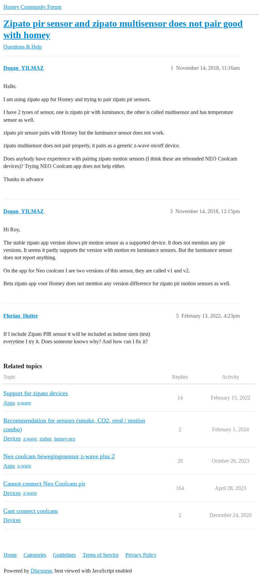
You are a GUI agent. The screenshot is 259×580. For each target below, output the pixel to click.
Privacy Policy (140, 555)
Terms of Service (101, 555)
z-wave (24, 402)
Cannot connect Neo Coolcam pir (44, 483)
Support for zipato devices (35, 393)
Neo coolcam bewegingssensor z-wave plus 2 (59, 456)
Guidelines (64, 555)
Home (10, 555)
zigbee (45, 438)
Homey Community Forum (32, 7)
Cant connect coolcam (30, 511)
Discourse (41, 571)
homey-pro (64, 438)
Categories (35, 555)
